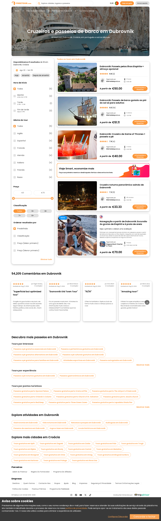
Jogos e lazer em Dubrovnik (61, 428)
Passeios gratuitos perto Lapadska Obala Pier (112, 402)
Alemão (34, 155)
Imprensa (83, 483)
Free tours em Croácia (35, 11)
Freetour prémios (39, 489)
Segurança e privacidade (101, 483)
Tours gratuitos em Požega (55, 460)
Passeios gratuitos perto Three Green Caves (68, 402)
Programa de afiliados (62, 472)
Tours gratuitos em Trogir (132, 443)
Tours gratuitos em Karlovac (26, 460)
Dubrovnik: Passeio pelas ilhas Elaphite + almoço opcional (122, 67)
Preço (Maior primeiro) (27, 243)
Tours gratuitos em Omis (54, 455)
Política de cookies (20, 489)
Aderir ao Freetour (19, 472)
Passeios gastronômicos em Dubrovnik (77, 376)
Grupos (57, 483)
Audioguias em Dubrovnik (117, 422)
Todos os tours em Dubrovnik (71, 59)
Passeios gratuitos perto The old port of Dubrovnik (114, 391)
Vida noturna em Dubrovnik (54, 422)
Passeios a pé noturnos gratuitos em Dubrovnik (34, 376)
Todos (19, 211)
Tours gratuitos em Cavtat (79, 449)
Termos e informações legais (127, 483)
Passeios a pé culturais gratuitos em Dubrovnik (83, 354)
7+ (20, 215)
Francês (34, 148)
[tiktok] (90, 495)
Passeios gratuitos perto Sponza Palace (31, 391)
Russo (34, 177)
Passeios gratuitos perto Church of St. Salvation (77, 397)
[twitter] (85, 495)
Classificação (23, 236)
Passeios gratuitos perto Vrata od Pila (70, 391)
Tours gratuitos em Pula (105, 443)
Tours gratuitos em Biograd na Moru (113, 455)
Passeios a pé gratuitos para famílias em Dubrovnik (36, 360)
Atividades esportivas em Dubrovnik (79, 360)
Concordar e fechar (144, 516)
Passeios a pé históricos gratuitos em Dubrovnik (82, 349)
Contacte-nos (44, 483)
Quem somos (29, 483)
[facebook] (76, 495)
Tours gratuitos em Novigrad (26, 455)
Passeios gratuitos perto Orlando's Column (32, 397)
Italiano (34, 162)
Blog (74, 483)
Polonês (34, 170)
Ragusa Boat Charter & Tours (114, 245)
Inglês (34, 133)
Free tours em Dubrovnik (62, 11)
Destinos (16, 483)
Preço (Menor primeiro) (28, 250)
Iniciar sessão (142, 3)
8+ (46, 211)
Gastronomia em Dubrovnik (26, 422)
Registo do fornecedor (40, 472)
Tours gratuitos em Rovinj (52, 449)
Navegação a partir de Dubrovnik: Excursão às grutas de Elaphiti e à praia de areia (123, 222)
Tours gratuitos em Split (24, 443)
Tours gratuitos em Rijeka (25, 449)
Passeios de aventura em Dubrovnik (29, 428)
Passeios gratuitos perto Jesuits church (120, 397)
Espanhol (34, 141)
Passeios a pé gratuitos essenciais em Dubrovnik (35, 349)
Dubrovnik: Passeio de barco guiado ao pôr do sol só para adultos (123, 101)
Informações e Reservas (140, 88)
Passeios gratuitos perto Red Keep (29, 402)
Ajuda (66, 483)
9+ (33, 211)
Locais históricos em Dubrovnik (91, 428)
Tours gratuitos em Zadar (79, 443)
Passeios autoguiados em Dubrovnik (116, 360)
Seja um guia (127, 3)
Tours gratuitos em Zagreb (51, 443)
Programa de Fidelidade (59, 489)
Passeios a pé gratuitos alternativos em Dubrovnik (36, 354)
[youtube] (80, 495)
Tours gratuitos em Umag (81, 455)
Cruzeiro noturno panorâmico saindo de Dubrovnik (122, 186)
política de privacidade (76, 508)
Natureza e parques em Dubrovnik (86, 422)
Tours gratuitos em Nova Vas (84, 460)
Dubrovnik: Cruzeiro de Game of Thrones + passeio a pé (122, 135)
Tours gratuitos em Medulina (108, 449)
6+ (33, 215)
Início (17, 11)
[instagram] (71, 495)
